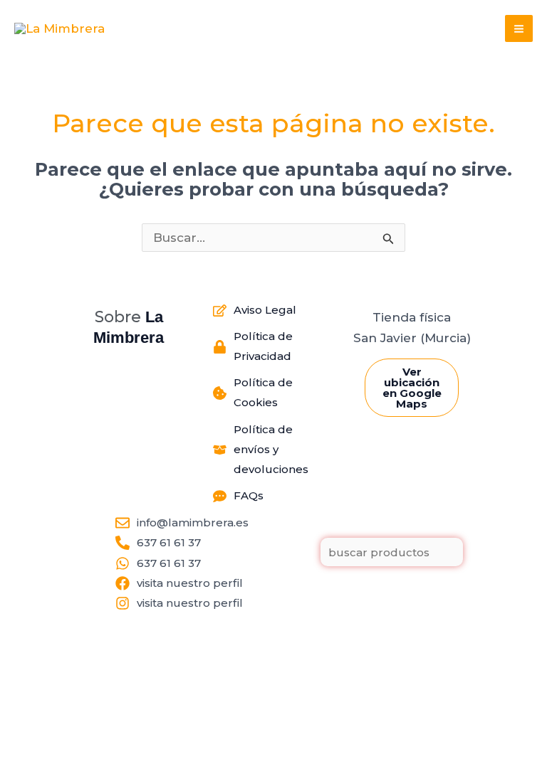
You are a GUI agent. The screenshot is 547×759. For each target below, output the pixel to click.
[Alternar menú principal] (519, 29)
